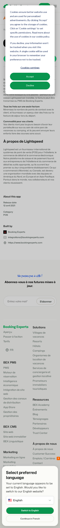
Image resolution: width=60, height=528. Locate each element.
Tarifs (6, 341)
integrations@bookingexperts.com (26, 237)
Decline (30, 85)
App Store (9, 407)
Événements (40, 409)
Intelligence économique (10, 383)
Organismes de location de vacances (41, 359)
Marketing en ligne (14, 457)
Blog (35, 414)
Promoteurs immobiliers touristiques (40, 385)
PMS (6, 367)
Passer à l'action (12, 336)
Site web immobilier (14, 436)
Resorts (37, 341)
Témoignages (40, 419)
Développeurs (41, 428)
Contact (38, 463)
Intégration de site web (13, 392)
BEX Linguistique (13, 441)
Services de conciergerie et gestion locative (42, 372)
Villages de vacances (39, 334)
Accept (30, 76)
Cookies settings (30, 67)
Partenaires (39, 423)
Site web (8, 432)
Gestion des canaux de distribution (15, 400)
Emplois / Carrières (44, 458)
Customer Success (44, 453)
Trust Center (40, 433)
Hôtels (36, 346)
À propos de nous (43, 449)
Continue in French (30, 518)
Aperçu (7, 332)
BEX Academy (41, 405)
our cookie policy (40, 36)
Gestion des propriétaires (11, 414)
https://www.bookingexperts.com (25, 242)
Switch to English (30, 510)
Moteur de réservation (10, 374)
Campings (39, 350)
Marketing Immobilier (9, 464)
